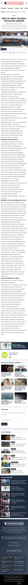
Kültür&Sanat (14, 462)
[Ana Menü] (1, 3)
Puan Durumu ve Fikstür (7, 566)
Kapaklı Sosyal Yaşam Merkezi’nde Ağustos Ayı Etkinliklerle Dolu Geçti (6, 388)
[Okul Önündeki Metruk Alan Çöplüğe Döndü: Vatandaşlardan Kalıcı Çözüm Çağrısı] (21, 382)
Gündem (3, 8)
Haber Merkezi (6, 52)
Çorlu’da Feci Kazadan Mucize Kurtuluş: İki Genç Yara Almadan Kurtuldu (6, 374)
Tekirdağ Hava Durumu (19, 558)
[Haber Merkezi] (4, 355)
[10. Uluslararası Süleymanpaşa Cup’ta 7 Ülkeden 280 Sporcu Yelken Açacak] (7, 396)
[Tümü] (26, 432)
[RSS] (20, 551)
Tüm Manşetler (20, 565)
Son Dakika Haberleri (5, 570)
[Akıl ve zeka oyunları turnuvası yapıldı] (14, 39)
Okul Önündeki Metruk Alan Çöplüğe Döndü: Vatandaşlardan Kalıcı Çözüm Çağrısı (20, 388)
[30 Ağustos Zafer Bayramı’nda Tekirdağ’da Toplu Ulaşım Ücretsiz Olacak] (21, 368)
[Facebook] (8, 551)
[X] (10, 551)
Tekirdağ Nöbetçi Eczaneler (7, 558)
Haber (14, 15)
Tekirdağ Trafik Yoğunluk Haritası (19, 562)
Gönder (4, 424)
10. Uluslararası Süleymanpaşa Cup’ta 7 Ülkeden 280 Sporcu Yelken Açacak (7, 402)
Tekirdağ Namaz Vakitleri (7, 562)
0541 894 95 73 (15, 542)
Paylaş (4, 49)
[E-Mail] (10, 357)
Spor (21, 8)
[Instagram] (13, 551)
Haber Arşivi (19, 569)
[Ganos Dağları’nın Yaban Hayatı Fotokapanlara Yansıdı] (21, 396)
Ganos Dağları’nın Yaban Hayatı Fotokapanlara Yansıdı (20, 401)
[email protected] (14, 540)
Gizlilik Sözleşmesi (11, 583)
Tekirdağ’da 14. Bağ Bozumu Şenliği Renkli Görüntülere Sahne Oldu (18, 465)
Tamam (19, 583)
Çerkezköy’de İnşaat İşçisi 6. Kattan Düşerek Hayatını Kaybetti (18, 445)
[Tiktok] (15, 551)
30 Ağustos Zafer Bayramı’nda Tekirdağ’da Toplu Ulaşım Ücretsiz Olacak (14, 12)
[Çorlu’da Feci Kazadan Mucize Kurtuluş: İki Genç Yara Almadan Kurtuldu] (7, 368)
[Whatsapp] (18, 551)
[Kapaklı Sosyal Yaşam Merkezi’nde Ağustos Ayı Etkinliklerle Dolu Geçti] (7, 382)
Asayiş (17, 8)
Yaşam (12, 455)
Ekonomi (10, 8)
